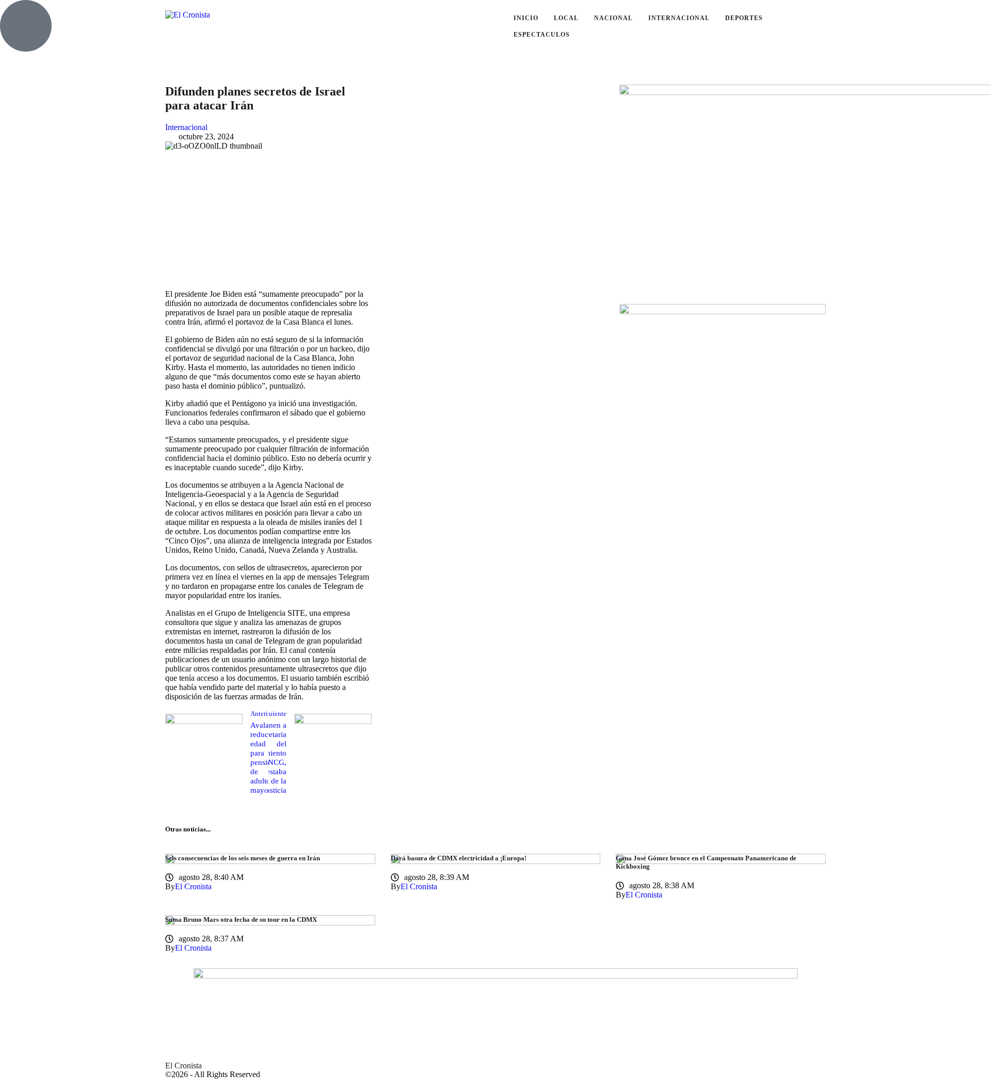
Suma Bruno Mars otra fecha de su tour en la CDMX (241, 919)
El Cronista (183, 1065)
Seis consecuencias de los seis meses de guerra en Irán (242, 858)
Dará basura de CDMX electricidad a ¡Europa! (458, 858)
